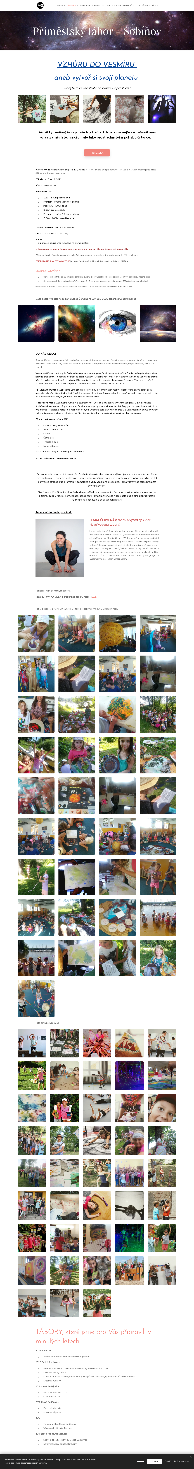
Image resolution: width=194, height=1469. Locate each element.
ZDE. (94, 596)
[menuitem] (61, 5)
